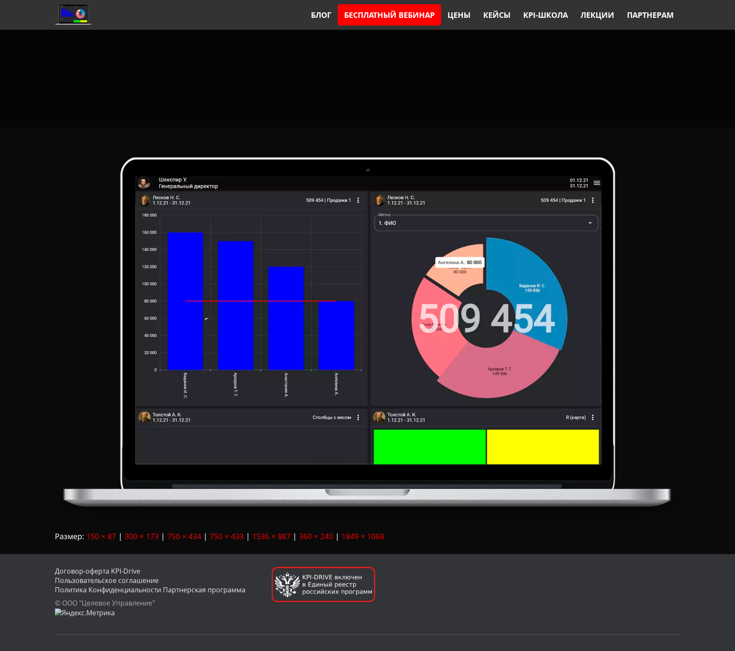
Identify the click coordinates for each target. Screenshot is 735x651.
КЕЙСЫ (496, 15)
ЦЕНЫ (458, 15)
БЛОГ (321, 15)
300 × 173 (142, 536)
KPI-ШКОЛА (545, 15)
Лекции (597, 15)
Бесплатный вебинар (389, 15)
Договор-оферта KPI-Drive (97, 571)
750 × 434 (184, 536)
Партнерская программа (204, 589)
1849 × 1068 (363, 536)
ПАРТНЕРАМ (650, 15)
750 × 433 (227, 536)
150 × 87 (101, 536)
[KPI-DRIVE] (73, 15)
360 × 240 (316, 536)
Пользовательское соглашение (107, 580)
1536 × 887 (271, 536)
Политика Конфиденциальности (108, 589)
